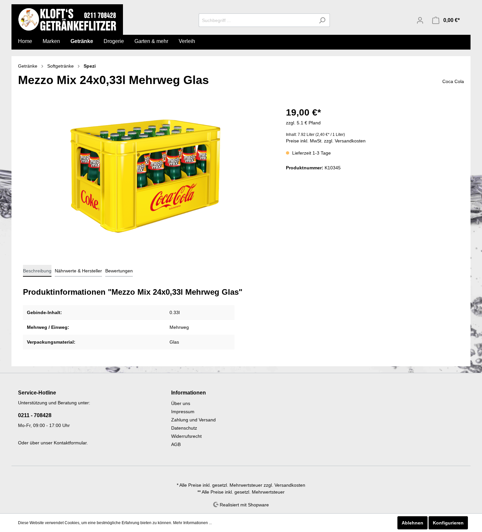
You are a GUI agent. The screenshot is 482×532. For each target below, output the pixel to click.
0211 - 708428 (34, 415)
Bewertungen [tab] (119, 270)
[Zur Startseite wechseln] (67, 19)
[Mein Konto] (420, 20)
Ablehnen (412, 522)
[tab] (37, 271)
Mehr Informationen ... (192, 523)
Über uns (180, 403)
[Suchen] (322, 20)
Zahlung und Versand (193, 419)
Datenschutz (184, 428)
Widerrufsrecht (186, 436)
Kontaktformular (70, 442)
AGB (176, 444)
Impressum (182, 411)
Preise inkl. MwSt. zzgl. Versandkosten (326, 140)
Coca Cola (453, 81)
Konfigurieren (448, 522)
